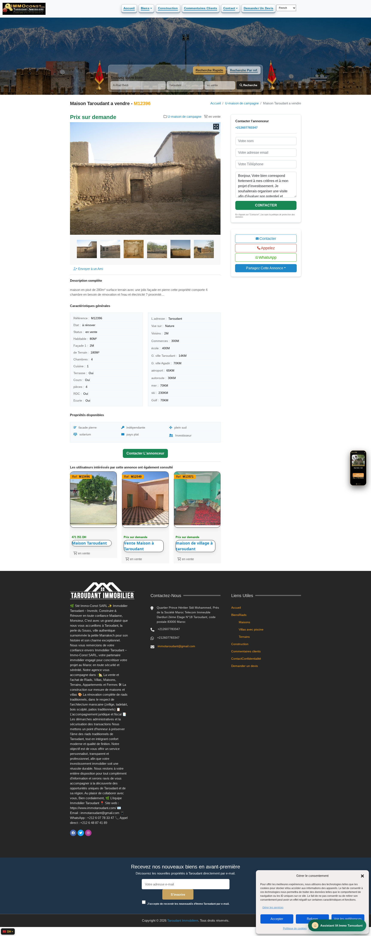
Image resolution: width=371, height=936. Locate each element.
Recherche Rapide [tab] (209, 70)
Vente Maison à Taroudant (139, 545)
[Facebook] (73, 833)
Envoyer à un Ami (90, 269)
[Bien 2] (357, 484)
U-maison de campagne (242, 103)
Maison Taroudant (89, 543)
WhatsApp (268, 257)
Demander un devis (258, 8)
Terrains (244, 636)
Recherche (249, 85)
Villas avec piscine (251, 629)
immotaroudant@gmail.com (176, 646)
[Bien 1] (356, 484)
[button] (362, 876)
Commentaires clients (200, 8)
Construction (168, 8)
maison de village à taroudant (194, 545)
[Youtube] (96, 833)
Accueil (129, 8)
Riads (242, 615)
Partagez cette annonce (264, 268)
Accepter (277, 919)
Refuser (312, 919)
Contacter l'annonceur (145, 453)
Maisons (244, 622)
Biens (145, 8)
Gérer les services (272, 907)
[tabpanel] (185, 82)
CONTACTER (266, 205)
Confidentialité (251, 658)
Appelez (268, 248)
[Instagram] (88, 833)
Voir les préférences (348, 919)
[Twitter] (81, 833)
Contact (229, 8)
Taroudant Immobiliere (182, 920)
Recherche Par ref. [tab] (244, 70)
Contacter (267, 238)
